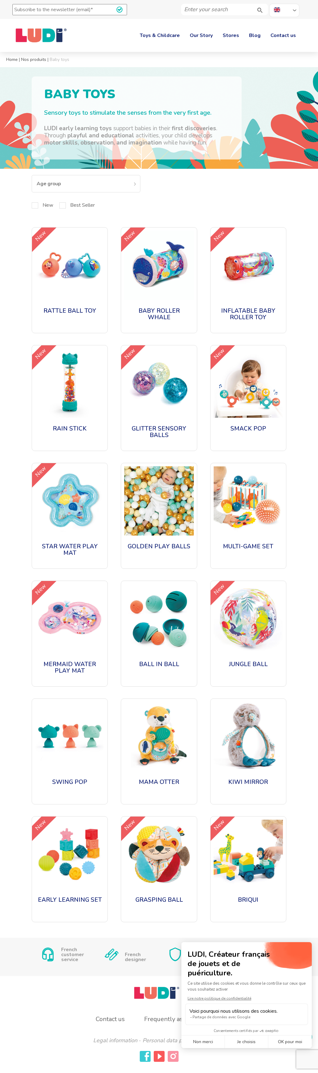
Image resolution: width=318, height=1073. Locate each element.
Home (12, 59)
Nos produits (33, 59)
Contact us (283, 35)
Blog (255, 35)
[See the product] (69, 280)
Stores (231, 35)
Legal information (115, 1040)
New (48, 205)
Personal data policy (168, 1040)
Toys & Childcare (160, 35)
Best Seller (82, 205)
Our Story (201, 35)
